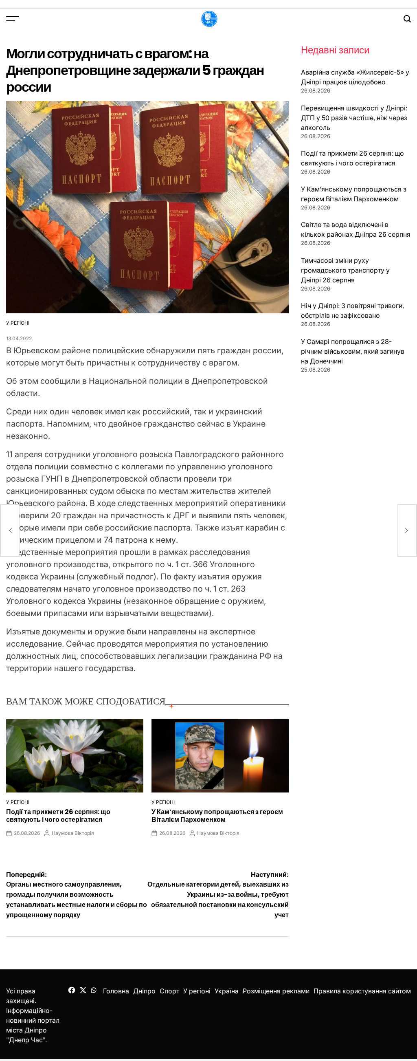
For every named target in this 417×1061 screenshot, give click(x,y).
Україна (227, 991)
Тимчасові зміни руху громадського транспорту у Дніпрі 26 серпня (345, 270)
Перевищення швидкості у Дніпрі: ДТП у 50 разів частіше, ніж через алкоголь (354, 118)
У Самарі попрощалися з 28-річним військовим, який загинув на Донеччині (352, 351)
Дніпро (144, 991)
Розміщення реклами (276, 991)
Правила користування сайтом (362, 991)
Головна (116, 991)
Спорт (169, 991)
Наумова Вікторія (73, 833)
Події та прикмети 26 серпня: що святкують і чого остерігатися (58, 815)
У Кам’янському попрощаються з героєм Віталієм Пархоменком (217, 815)
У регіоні (17, 323)
